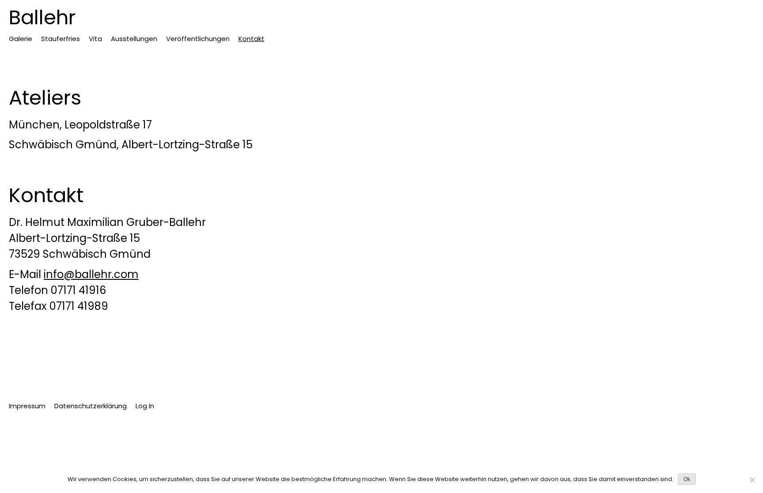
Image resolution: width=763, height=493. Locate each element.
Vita (95, 38)
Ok (687, 479)
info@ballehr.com (91, 274)
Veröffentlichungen (198, 38)
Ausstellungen (134, 38)
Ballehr (42, 17)
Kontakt (251, 38)
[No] (752, 479)
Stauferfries (60, 38)
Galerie (20, 38)
